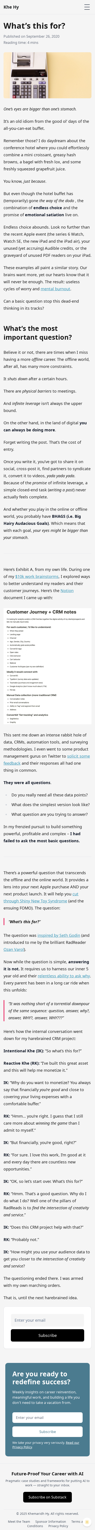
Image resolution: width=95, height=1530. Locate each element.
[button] (87, 1522)
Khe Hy (11, 7)
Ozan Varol (14, 949)
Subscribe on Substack (47, 1497)
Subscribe (47, 1335)
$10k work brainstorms (37, 576)
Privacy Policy (58, 1526)
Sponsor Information (50, 1521)
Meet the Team (19, 1521)
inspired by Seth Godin (59, 935)
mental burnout (55, 288)
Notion (67, 590)
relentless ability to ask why (64, 975)
